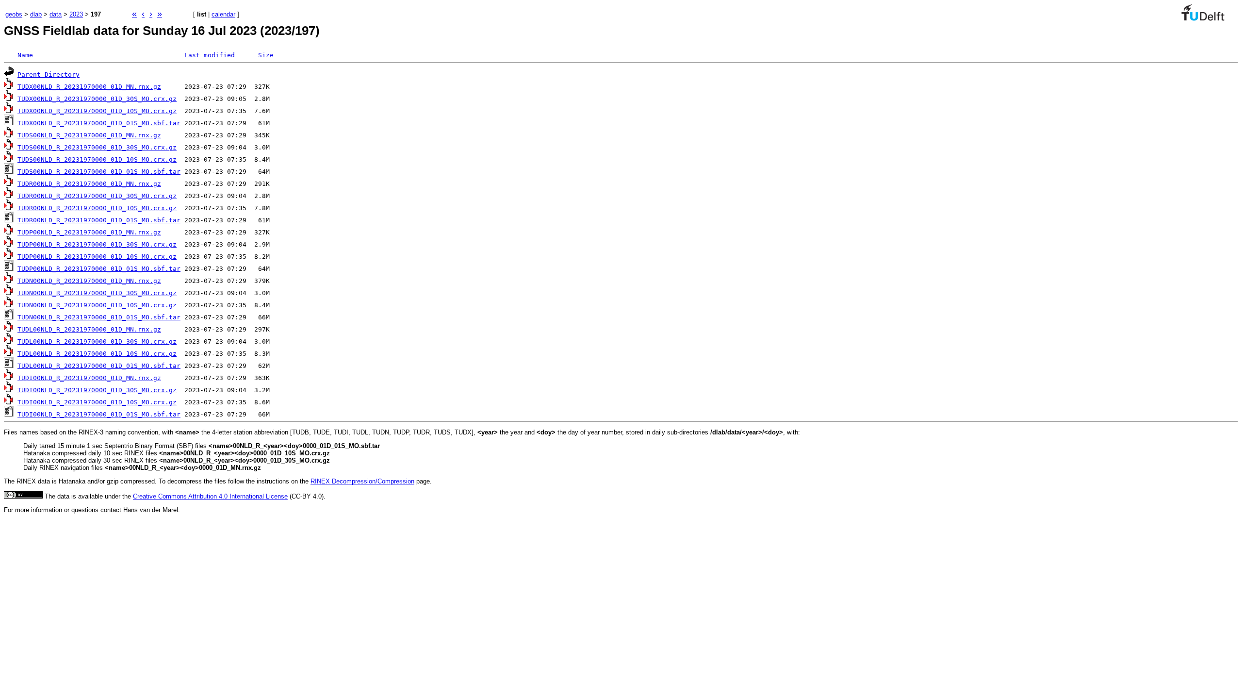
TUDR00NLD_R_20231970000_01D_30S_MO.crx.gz (97, 196)
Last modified (209, 55)
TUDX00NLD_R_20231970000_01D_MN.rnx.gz (89, 86)
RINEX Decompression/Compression (362, 481)
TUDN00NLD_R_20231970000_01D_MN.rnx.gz (89, 280)
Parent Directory (48, 74)
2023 (76, 14)
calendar (223, 14)
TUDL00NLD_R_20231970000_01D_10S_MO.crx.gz (97, 353)
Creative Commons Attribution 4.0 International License (210, 496)
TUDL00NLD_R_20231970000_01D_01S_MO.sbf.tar (98, 365)
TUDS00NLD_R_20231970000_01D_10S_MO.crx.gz (97, 159)
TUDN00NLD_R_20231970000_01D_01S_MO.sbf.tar (98, 317)
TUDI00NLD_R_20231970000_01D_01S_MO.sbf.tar (98, 414)
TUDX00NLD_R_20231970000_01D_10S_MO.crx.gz (97, 111)
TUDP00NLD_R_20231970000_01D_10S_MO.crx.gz (97, 256)
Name (25, 55)
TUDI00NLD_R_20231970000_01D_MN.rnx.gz (89, 378)
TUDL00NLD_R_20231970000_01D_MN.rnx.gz (89, 329)
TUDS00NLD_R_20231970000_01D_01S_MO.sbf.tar (98, 171)
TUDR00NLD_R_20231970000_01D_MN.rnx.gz (89, 183)
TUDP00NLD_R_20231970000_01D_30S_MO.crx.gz (97, 244)
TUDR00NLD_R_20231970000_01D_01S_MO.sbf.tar (98, 220)
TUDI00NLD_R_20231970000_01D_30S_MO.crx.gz (97, 390)
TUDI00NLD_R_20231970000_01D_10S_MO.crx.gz (97, 402)
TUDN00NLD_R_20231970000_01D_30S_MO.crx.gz (97, 293)
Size (266, 55)
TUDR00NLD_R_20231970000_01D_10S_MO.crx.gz (97, 208)
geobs (13, 14)
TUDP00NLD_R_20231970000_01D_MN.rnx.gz (89, 232)
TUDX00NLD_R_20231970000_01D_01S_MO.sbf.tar (98, 123)
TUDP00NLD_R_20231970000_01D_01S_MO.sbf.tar (98, 268)
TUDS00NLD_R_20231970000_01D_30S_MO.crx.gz (97, 147)
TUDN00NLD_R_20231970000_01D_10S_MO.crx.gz (97, 305)
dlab (36, 14)
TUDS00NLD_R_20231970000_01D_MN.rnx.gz (89, 135)
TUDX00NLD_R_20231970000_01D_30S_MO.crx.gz (97, 98)
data (55, 14)
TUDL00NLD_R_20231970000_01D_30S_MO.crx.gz (97, 341)
